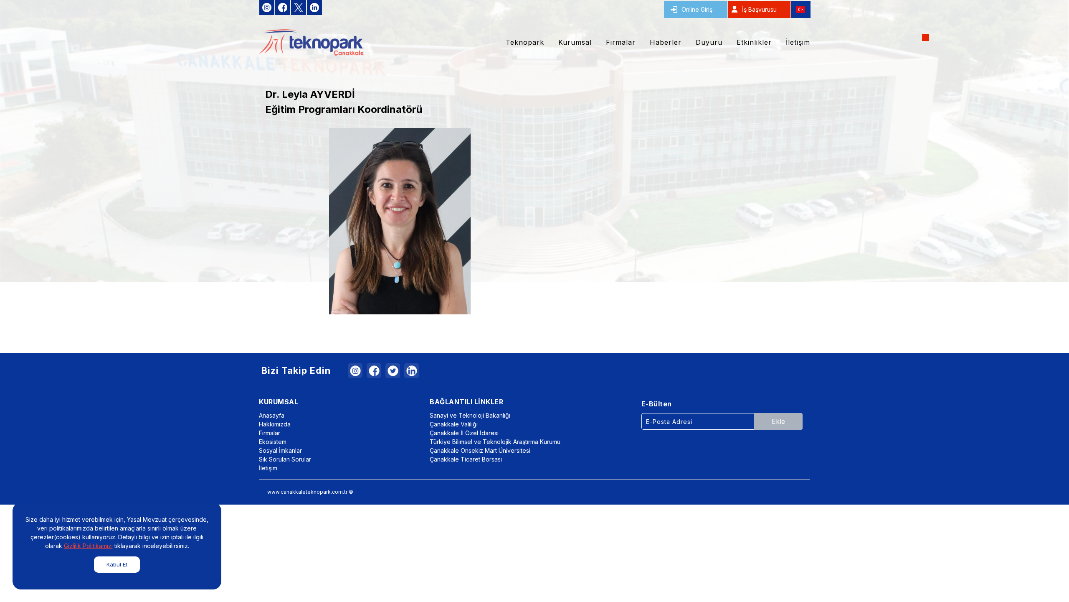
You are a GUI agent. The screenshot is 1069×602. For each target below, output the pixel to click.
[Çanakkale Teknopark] (311, 43)
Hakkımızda (275, 424)
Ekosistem (272, 441)
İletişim (268, 468)
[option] (399, 221)
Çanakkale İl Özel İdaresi (464, 432)
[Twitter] (392, 370)
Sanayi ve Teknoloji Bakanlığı (470, 415)
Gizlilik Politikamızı (88, 545)
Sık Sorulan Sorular (285, 459)
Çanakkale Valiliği (454, 424)
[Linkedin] (411, 370)
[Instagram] (355, 370)
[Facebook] (374, 370)
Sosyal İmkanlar (280, 450)
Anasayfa (271, 415)
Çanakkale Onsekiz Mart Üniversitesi (480, 450)
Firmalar (269, 432)
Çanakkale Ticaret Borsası (466, 459)
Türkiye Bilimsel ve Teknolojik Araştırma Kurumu (495, 441)
